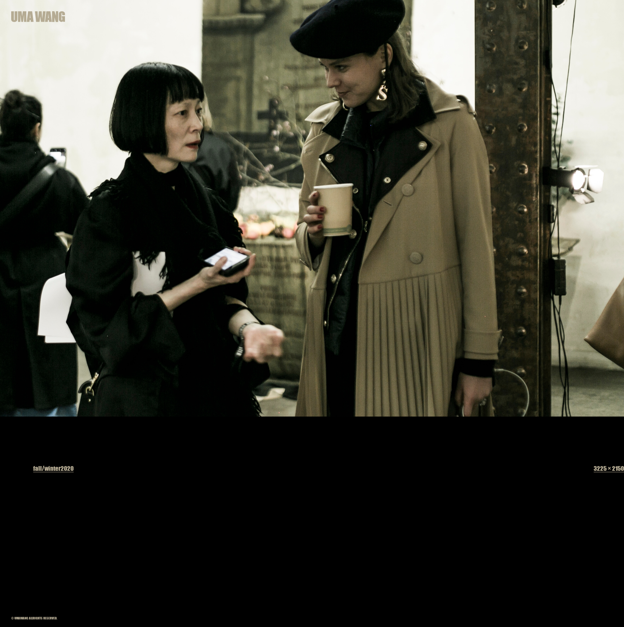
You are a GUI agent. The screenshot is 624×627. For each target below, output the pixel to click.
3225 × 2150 (609, 468)
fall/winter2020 (53, 468)
